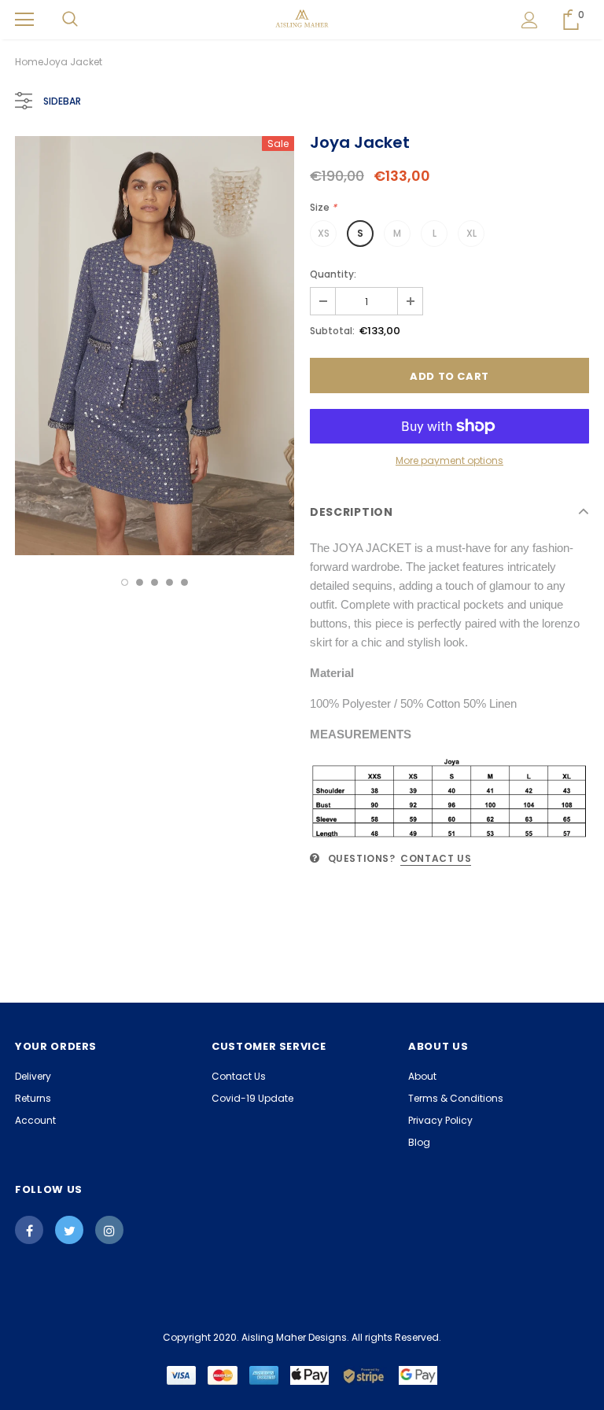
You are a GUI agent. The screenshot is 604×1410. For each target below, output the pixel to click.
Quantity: (333, 274)
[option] (154, 345)
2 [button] (139, 582)
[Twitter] (69, 1230)
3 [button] (154, 582)
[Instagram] (109, 1230)
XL (471, 233)
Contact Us (435, 858)
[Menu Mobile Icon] (24, 19)
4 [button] (169, 582)
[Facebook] (29, 1230)
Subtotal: (332, 330)
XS (324, 233)
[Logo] (302, 19)
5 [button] (184, 582)
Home (29, 61)
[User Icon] (529, 20)
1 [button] (124, 582)
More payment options (449, 460)
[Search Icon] (70, 20)
